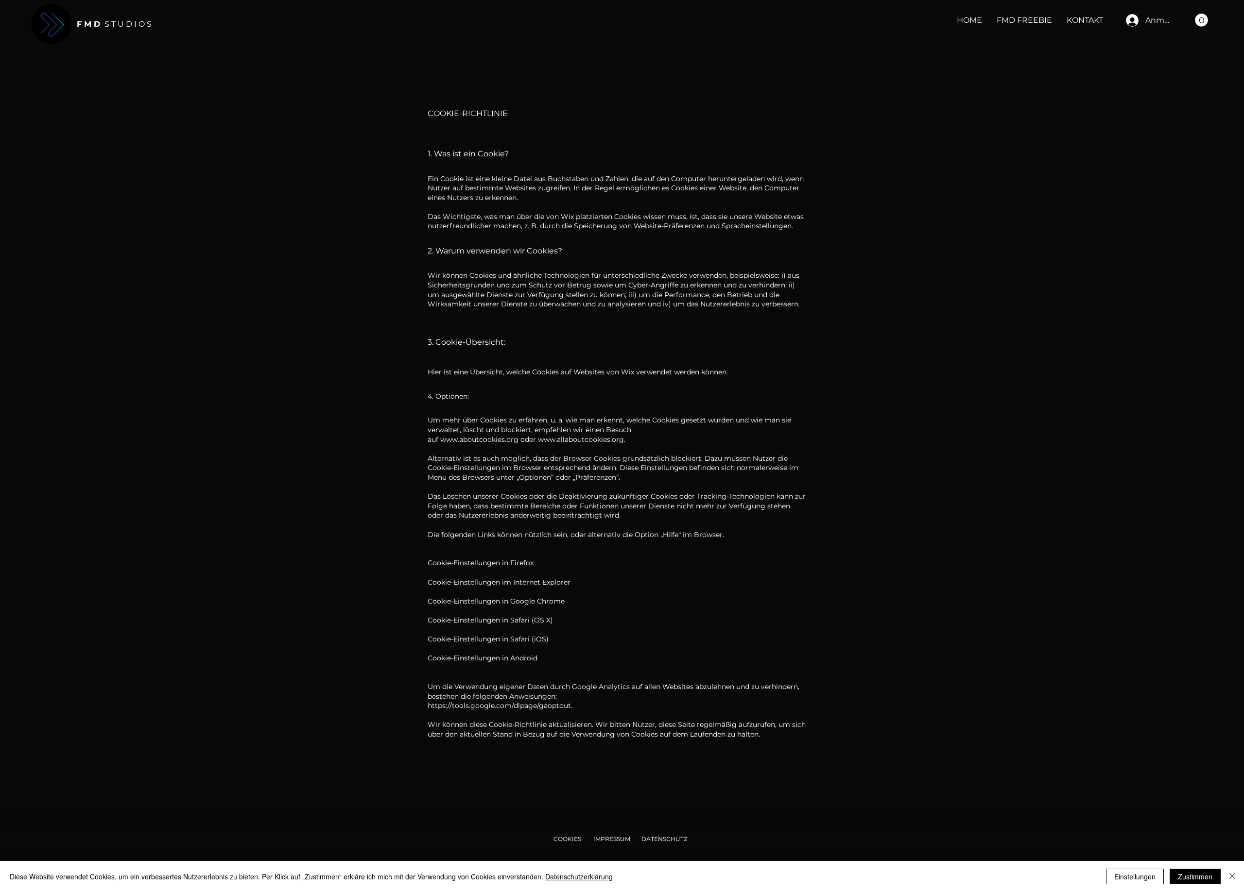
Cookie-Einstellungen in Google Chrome (496, 601)
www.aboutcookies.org (479, 439)
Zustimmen (1195, 876)
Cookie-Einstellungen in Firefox (481, 562)
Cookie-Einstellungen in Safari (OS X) (490, 620)
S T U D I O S (114, 24)
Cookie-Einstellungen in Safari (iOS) (488, 639)
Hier (435, 372)
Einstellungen (1135, 876)
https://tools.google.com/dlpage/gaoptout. (500, 705)
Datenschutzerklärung (579, 876)
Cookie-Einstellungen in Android (482, 658)
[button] (1201, 20)
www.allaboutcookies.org (581, 439)
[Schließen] (1232, 876)
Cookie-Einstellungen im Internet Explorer (499, 582)
